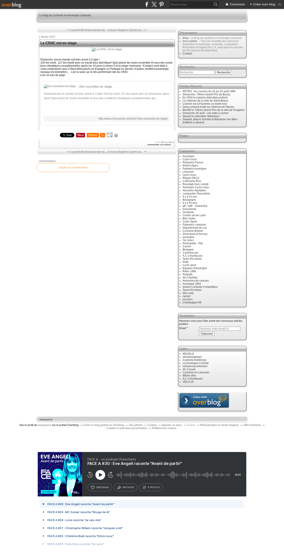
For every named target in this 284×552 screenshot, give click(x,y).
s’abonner (102, 487)
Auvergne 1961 (192, 283)
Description (190, 41)
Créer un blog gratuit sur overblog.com (204, 400)
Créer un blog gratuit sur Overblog (103, 425)
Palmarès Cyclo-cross (196, 187)
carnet (186, 296)
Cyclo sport (189, 265)
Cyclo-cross (190, 159)
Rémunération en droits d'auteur (219, 425)
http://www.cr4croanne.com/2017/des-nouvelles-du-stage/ (133, 118)
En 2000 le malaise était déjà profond (205, 97)
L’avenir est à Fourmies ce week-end (205, 103)
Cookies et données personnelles (126, 428)
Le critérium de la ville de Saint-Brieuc (205, 100)
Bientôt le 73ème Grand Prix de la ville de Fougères (214, 110)
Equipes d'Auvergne (195, 268)
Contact (187, 53)
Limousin (188, 171)
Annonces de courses (196, 280)
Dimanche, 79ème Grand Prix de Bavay (206, 94)
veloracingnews (192, 356)
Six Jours (188, 240)
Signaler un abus (172, 425)
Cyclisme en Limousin (196, 372)
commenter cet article (159, 144)
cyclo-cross (189, 174)
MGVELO (188, 353)
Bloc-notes (189, 218)
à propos (154, 487)
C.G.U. (191, 425)
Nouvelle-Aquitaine (194, 190)
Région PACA (191, 178)
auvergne (188, 237)
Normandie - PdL (193, 243)
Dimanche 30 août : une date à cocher (206, 113)
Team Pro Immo (192, 290)
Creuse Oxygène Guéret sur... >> (127, 30)
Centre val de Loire (194, 215)
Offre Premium (252, 425)
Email (182, 328)
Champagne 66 (192, 302)
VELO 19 (188, 381)
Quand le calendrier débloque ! (201, 116)
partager (128, 487)
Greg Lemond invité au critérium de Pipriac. (209, 106)
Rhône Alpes (167, 142)
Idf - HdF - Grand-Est (195, 206)
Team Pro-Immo (192, 258)
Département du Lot (195, 227)
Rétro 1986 (189, 271)
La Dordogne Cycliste (196, 363)
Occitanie (188, 212)
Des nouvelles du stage (95, 86)
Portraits (188, 274)
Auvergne (188, 156)
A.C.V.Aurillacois (193, 255)
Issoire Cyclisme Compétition (200, 286)
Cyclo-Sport (190, 221)
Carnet (187, 246)
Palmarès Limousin (194, 224)
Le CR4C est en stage (58, 43)
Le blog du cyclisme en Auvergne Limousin (65, 15)
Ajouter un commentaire (73, 167)
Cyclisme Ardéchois (194, 360)
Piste (186, 262)
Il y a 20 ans (190, 196)
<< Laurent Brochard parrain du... (87, 30)
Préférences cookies (164, 428)
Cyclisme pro (190, 252)
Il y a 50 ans (190, 202)
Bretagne (188, 249)
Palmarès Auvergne (194, 168)
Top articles (136, 425)
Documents (189, 209)
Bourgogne (189, 199)
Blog (185, 38)
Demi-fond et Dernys (195, 234)
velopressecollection (195, 366)
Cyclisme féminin (193, 230)
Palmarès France (193, 162)
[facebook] (147, 4)
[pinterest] (161, 4)
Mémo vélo (189, 375)
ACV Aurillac (190, 277)
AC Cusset (189, 369)
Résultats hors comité (196, 184)
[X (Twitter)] (154, 4)
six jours (188, 299)
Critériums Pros (192, 181)
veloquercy (46, 419)
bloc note (188, 293)
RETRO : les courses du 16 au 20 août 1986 (209, 91)
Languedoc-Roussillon (196, 193)
